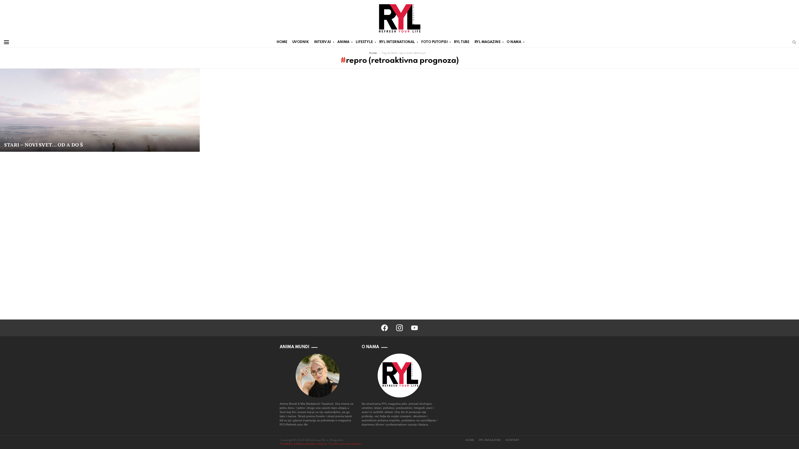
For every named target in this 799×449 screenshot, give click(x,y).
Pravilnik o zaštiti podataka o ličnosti (303, 444)
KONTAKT (512, 440)
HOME (282, 42)
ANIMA (343, 42)
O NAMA (514, 42)
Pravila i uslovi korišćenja (345, 444)
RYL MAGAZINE (487, 42)
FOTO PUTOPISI (434, 42)
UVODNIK (300, 42)
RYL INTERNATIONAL (397, 42)
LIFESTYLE (364, 42)
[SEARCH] (794, 42)
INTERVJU (322, 42)
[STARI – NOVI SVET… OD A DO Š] (100, 110)
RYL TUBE (461, 42)
